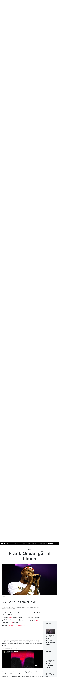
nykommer (34, 543)
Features (28, 543)
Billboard (10, 617)
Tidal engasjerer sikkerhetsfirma (16, 625)
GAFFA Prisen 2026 (41, 543)
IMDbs (37, 621)
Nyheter (16, 543)
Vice (11, 622)
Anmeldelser (22, 543)
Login (54, 543)
